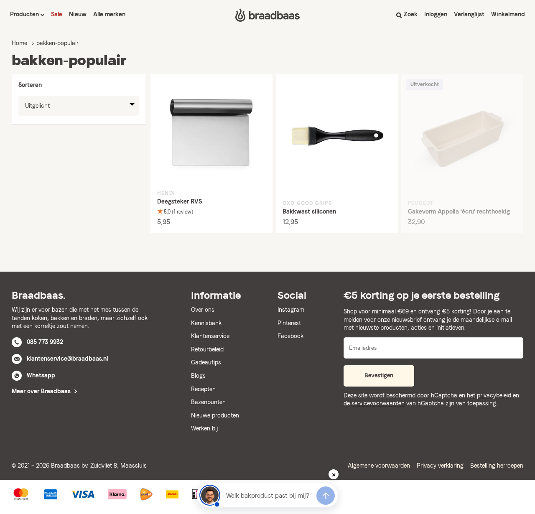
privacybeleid (494, 395)
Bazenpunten (208, 402)
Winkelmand (508, 14)
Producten (25, 14)
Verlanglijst (469, 14)
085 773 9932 (45, 341)
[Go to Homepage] (267, 15)
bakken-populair (57, 43)
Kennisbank (206, 323)
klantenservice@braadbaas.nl (67, 358)
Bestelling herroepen (496, 465)
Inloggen (435, 14)
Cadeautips (206, 362)
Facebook (290, 336)
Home (19, 43)
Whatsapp (41, 375)
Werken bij (204, 428)
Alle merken (109, 14)
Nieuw (78, 14)
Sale (56, 14)
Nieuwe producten (215, 415)
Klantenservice (210, 336)
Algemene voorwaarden (379, 465)
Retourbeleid (207, 349)
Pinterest (289, 323)
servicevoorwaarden (378, 403)
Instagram (291, 309)
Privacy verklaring (440, 465)
